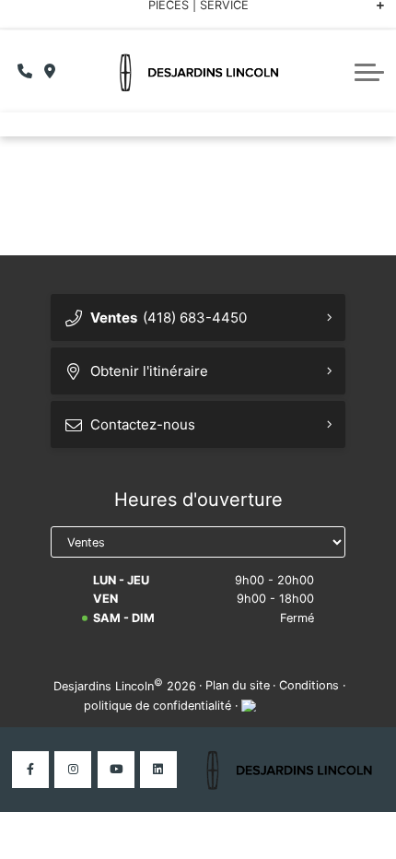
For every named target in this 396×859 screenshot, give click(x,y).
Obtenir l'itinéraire (149, 371)
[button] (369, 72)
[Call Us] (25, 71)
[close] (369, 15)
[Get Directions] (50, 71)
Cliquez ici (344, 14)
